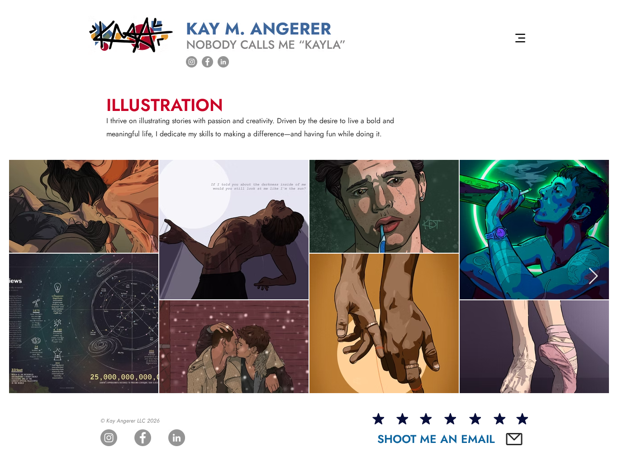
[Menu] (520, 38)
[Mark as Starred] (378, 419)
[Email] (514, 439)
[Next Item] (593, 276)
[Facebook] (207, 61)
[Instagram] (191, 61)
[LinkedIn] (223, 61)
